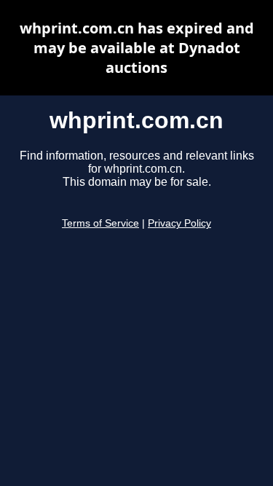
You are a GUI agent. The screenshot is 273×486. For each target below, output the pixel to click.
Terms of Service (100, 223)
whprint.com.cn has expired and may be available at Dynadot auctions (137, 47)
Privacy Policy (179, 223)
